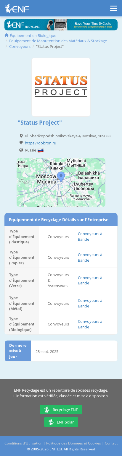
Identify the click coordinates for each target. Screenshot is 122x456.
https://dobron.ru (40, 143)
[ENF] (17, 10)
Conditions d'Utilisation (23, 443)
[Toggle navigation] (113, 5)
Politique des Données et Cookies (73, 443)
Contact (111, 443)
